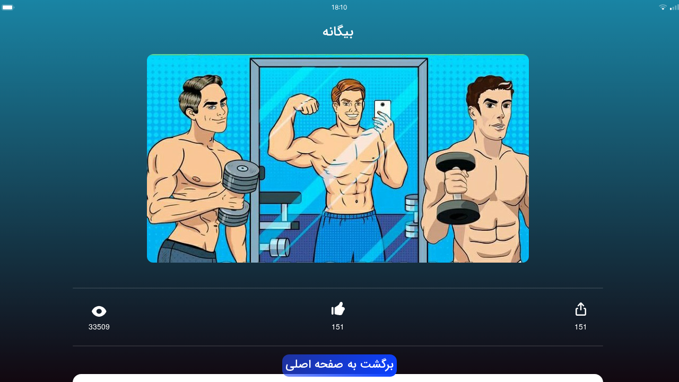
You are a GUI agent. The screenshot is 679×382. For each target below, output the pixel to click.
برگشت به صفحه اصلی (339, 365)
